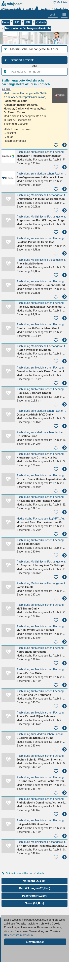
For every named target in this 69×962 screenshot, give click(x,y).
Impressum (26, 935)
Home (5, 22)
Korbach (41, 22)
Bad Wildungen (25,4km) (34, 888)
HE (17, 22)
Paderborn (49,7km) (34, 895)
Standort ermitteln (22, 60)
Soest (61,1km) (34, 903)
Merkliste (61, 2)
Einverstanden (35, 941)
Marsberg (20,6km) (34, 881)
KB (28, 22)
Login (53, 14)
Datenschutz (11, 935)
